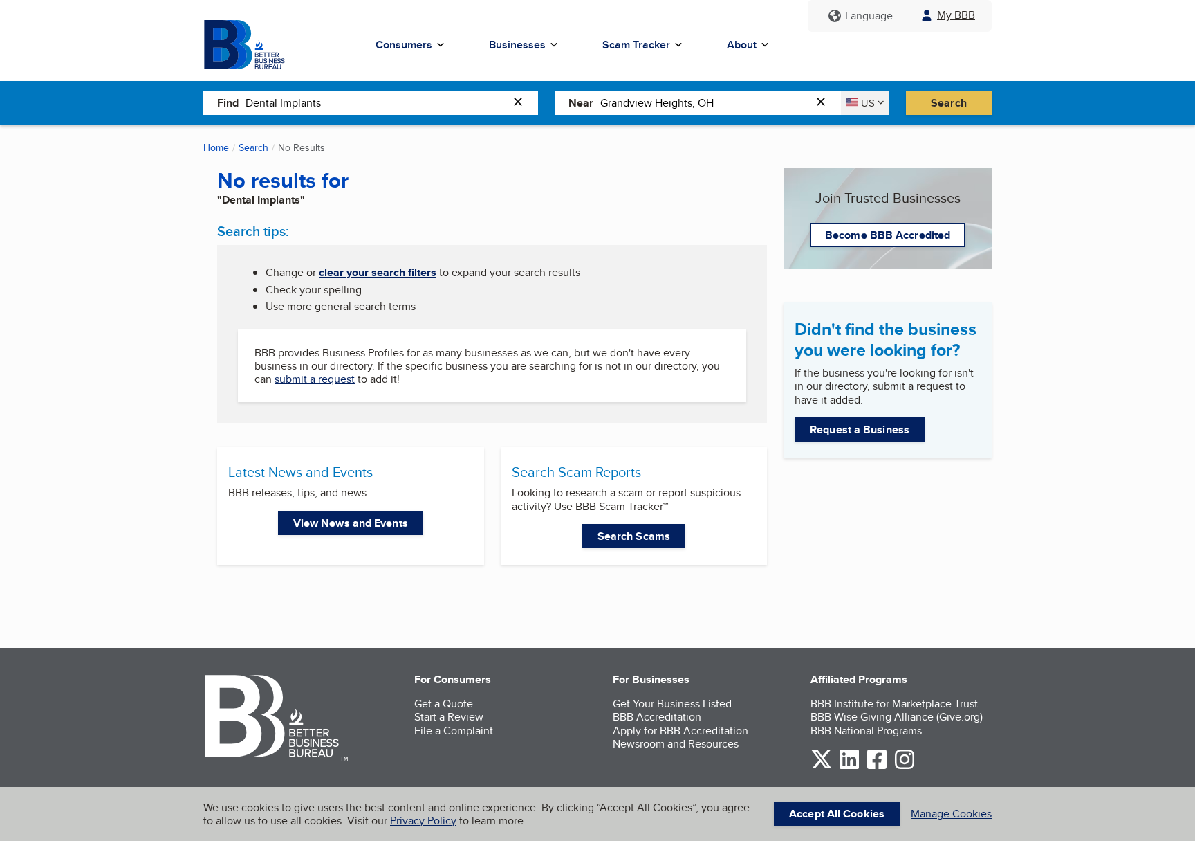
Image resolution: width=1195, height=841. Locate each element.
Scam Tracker (636, 45)
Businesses (517, 45)
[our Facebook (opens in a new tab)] (877, 767)
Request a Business (859, 429)
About (742, 45)
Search (949, 103)
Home (216, 147)
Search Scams (634, 536)
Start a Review (448, 717)
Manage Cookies (951, 813)
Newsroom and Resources (676, 744)
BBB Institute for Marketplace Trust (894, 704)
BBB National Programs (866, 731)
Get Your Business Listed (672, 704)
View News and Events (350, 523)
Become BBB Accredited (887, 235)
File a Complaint (453, 731)
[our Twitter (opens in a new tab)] (821, 767)
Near (580, 103)
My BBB (956, 14)
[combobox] (376, 102)
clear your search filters (377, 272)
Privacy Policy (423, 821)
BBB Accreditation (657, 717)
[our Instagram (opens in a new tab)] (904, 767)
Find (228, 103)
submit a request (315, 379)
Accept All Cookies (836, 814)
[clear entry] (522, 103)
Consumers (404, 45)
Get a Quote (443, 704)
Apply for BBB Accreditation (680, 731)
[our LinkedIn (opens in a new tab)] (849, 767)
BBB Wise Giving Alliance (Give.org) (896, 717)
